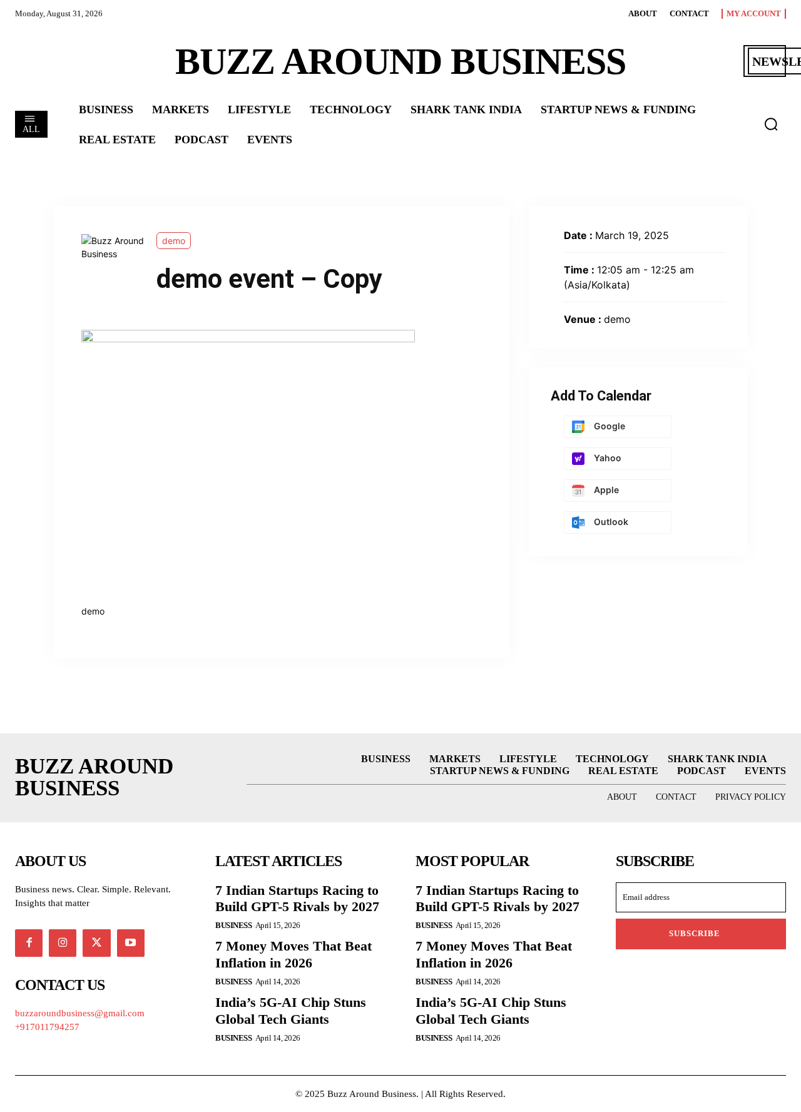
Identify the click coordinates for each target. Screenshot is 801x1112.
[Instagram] (62, 943)
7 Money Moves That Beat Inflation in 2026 (293, 954)
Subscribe (694, 933)
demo (173, 240)
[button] (771, 124)
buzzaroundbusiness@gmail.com (80, 1013)
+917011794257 (47, 1027)
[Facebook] (29, 943)
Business (233, 925)
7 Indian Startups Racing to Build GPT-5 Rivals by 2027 (297, 898)
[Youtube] (131, 943)
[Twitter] (96, 943)
